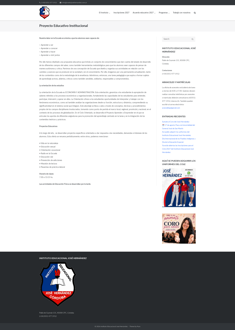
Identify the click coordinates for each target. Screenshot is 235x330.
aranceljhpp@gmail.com (171, 108)
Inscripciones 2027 (121, 13)
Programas (163, 13)
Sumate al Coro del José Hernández (175, 122)
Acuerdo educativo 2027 (143, 13)
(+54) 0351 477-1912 (49, 2)
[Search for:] (178, 39)
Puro (138, 326)
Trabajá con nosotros (181, 13)
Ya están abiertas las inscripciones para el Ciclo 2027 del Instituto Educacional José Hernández (178, 149)
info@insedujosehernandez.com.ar (74, 2)
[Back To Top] (228, 323)
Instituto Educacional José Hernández (114, 326)
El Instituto (103, 13)
